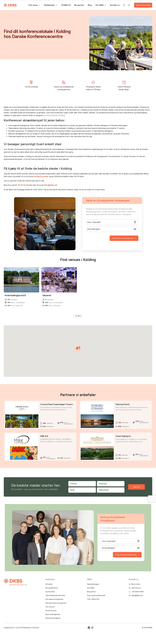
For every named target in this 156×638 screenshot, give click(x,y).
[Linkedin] (89, 628)
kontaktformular (41, 176)
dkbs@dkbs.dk (50, 185)
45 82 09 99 (23, 185)
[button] (77, 348)
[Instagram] (92, 628)
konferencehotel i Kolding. (54, 115)
